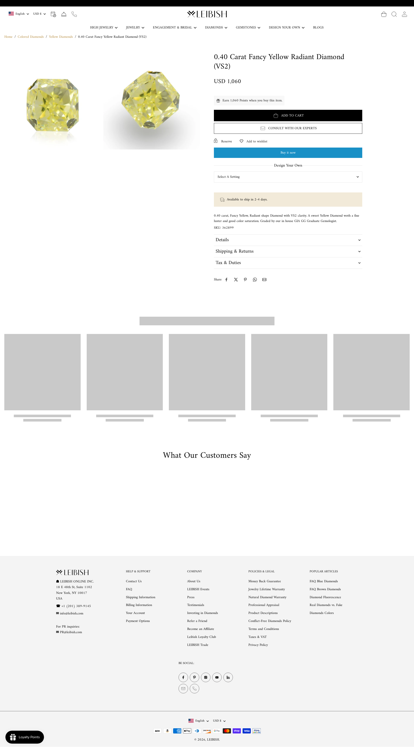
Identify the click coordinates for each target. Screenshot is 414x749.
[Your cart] (384, 14)
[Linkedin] (228, 677)
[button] (288, 115)
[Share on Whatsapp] (255, 279)
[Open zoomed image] (52, 101)
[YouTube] (217, 677)
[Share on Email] (264, 279)
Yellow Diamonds (61, 37)
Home (8, 37)
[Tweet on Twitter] (236, 279)
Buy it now (288, 153)
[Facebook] (183, 677)
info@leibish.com (71, 614)
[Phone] (194, 689)
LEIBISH (213, 740)
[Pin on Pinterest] (245, 279)
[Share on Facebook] (226, 279)
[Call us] (74, 14)
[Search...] (394, 14)
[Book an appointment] (53, 14)
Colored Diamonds (31, 37)
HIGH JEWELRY (101, 28)
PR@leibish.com (71, 632)
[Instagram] (205, 677)
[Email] (183, 689)
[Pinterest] (194, 677)
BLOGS (318, 28)
